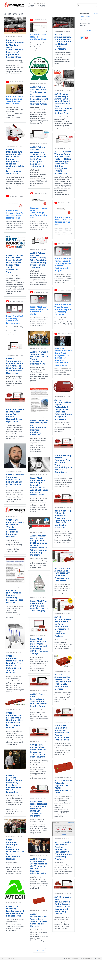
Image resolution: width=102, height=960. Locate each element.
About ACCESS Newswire (72, 958)
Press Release (10, 37)
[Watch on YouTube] (7, 81)
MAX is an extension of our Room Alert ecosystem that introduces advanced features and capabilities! (63, 356)
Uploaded (13, 82)
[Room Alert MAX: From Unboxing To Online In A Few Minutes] (14, 89)
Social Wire (84, 20)
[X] (82, 37)
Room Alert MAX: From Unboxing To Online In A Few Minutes (14, 100)
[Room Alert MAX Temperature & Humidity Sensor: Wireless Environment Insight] (62, 251)
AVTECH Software (36, 5)
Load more (39, 950)
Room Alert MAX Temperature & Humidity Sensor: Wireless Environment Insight (63, 264)
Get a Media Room (88, 958)
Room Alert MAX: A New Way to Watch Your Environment (14, 319)
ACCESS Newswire (8, 958)
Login (98, 958)
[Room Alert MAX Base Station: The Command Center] (38, 299)
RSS (96, 13)
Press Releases (85, 17)
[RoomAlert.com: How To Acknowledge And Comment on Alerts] (38, 200)
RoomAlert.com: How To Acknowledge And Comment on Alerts (39, 213)
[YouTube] (86, 37)
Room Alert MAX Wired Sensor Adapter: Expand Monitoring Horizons (63, 309)
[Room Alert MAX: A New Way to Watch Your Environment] (14, 308)
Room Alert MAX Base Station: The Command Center (39, 310)
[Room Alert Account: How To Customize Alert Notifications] (14, 203)
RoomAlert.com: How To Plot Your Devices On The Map (63, 221)
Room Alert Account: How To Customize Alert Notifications (14, 214)
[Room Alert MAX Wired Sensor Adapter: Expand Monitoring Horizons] (62, 297)
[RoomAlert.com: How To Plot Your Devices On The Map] (62, 209)
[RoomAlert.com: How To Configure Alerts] (38, 27)
